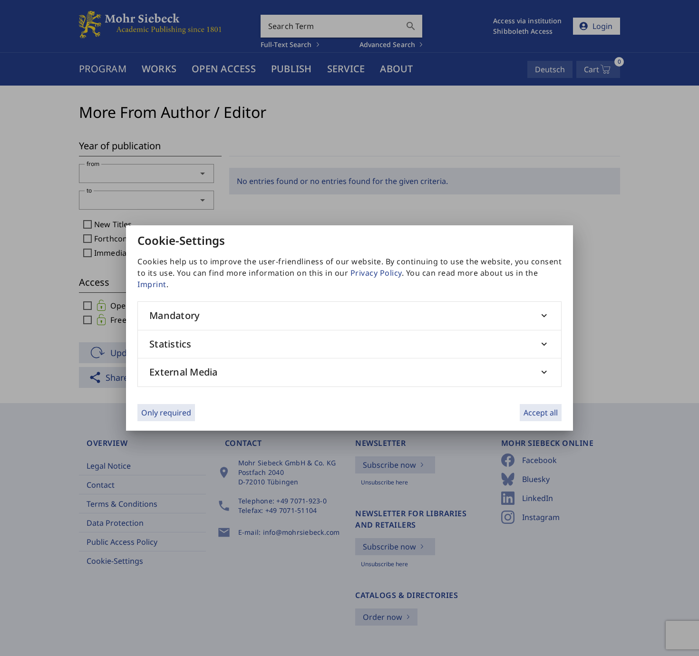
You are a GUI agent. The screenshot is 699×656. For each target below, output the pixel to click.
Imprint (151, 284)
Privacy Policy (376, 273)
